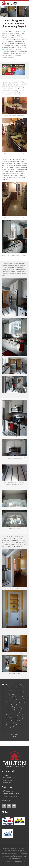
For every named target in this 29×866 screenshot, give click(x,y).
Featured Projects (8, 782)
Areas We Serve (7, 780)
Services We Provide (9, 777)
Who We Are (6, 775)
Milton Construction (16, 861)
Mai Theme (19, 863)
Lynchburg (23, 31)
